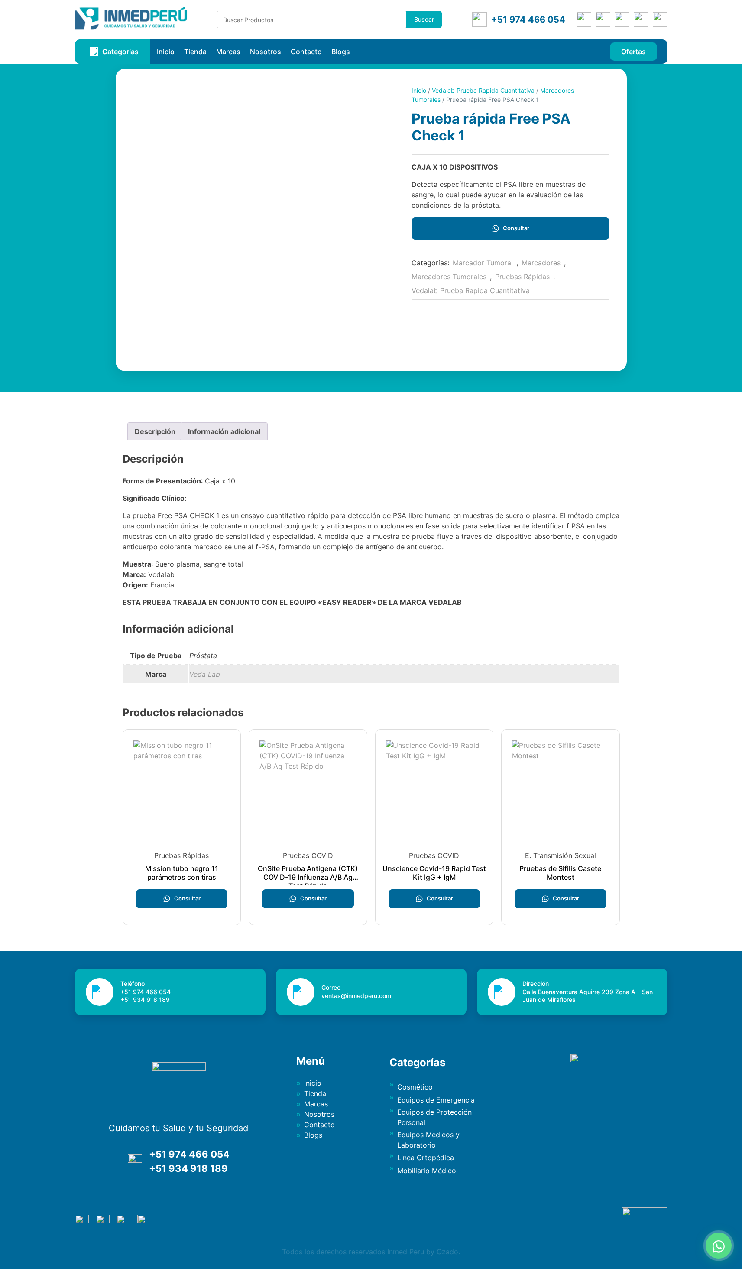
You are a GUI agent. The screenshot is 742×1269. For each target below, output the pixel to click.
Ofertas (633, 51)
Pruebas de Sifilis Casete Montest (560, 872)
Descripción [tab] (155, 431)
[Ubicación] (584, 19)
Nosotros (265, 51)
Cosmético (415, 1087)
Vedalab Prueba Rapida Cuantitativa (483, 90)
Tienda (195, 51)
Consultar (516, 228)
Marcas (228, 51)
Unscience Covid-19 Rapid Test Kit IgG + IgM (434, 872)
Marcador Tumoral (483, 262)
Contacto (306, 51)
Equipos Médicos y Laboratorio (428, 1139)
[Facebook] (603, 19)
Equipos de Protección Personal (434, 1117)
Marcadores (541, 262)
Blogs (340, 51)
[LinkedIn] (641, 19)
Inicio (166, 51)
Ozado (447, 1251)
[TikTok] (660, 19)
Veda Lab (204, 674)
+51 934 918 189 (188, 1168)
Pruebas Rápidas (522, 276)
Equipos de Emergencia (436, 1100)
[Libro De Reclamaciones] (644, 1213)
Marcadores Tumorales (449, 276)
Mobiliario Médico (426, 1170)
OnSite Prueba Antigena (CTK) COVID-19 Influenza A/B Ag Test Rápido (308, 877)
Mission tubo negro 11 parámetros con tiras (181, 872)
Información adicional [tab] (224, 431)
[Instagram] (622, 19)
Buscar (424, 19)
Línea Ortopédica (425, 1157)
